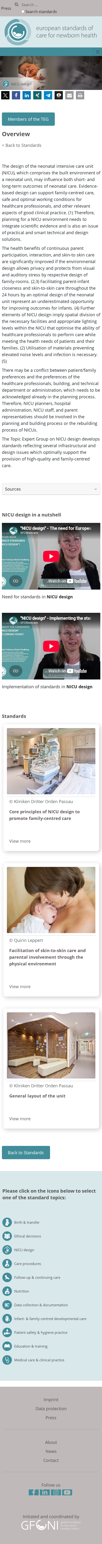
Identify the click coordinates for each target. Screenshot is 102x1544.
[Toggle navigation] (97, 52)
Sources (13, 489)
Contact (51, 1460)
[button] (5, 95)
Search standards (41, 11)
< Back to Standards (22, 145)
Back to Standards (26, 1152)
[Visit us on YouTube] (67, 1493)
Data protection (51, 1408)
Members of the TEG (28, 119)
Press (6, 8)
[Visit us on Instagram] (56, 1493)
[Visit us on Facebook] (34, 1493)
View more (20, 841)
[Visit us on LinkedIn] (45, 1493)
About (51, 1442)
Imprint (51, 1399)
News (51, 1451)
